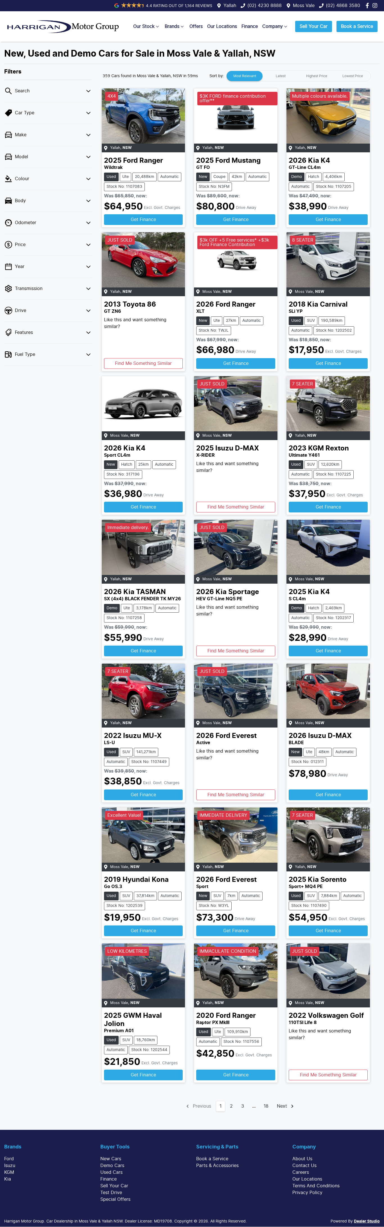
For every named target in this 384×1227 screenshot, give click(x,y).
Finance (249, 26)
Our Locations (222, 26)
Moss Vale (304, 5)
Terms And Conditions (316, 1186)
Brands (172, 26)
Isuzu (9, 1165)
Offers (196, 26)
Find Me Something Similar (143, 363)
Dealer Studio (367, 1221)
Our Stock (144, 26)
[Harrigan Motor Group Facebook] (368, 5)
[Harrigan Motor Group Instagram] (376, 5)
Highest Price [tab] (316, 76)
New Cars (110, 1159)
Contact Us (304, 1165)
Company (272, 26)
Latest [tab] (281, 76)
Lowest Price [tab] (352, 76)
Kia (7, 1179)
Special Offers (115, 1199)
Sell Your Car (313, 26)
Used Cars (111, 1172)
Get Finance (143, 219)
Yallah (229, 5)
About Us (302, 1159)
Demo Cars (112, 1165)
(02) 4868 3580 (343, 5)
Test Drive (111, 1192)
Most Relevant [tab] (244, 76)
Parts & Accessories (217, 1165)
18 (266, 1106)
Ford (9, 1159)
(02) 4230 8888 (264, 5)
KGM (9, 1172)
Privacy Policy (307, 1192)
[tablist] (298, 76)
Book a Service (357, 26)
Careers (300, 1172)
